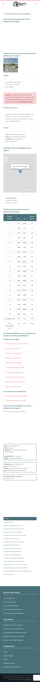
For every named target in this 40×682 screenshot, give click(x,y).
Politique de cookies (9, 663)
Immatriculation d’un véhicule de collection (15, 568)
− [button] (6, 159)
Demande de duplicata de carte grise (13, 636)
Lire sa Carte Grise (8, 574)
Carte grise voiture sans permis (12, 548)
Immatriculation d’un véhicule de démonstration (17, 571)
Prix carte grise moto (9, 602)
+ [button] (6, 156)
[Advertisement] (20, 37)
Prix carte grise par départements (13, 609)
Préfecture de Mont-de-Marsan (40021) (17, 344)
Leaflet (15, 191)
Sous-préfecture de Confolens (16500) (16, 396)
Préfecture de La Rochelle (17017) (15, 382)
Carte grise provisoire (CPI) (11, 538)
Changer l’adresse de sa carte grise (13, 625)
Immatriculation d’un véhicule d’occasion (15, 564)
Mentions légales (8, 656)
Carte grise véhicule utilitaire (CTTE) (13, 529)
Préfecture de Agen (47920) (13, 358)
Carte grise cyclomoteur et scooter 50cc (14, 535)
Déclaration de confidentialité (11, 667)
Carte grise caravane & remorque (12, 532)
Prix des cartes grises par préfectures (13, 613)
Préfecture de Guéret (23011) (14, 353)
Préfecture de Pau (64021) (13, 348)
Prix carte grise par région (10, 605)
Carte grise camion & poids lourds (13, 525)
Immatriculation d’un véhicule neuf (13, 561)
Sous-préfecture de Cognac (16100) (16, 401)
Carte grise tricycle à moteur (11, 545)
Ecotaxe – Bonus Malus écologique (13, 558)
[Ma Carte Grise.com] (20, 4)
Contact (5, 659)
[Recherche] (37, 4)
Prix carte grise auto (9, 598)
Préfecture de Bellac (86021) (13, 363)
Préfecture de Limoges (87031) (14, 372)
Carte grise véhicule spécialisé (11, 555)
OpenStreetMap (32, 191)
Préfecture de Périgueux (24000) (15, 367)
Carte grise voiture (8, 522)
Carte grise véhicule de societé (12, 551)
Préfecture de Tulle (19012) (13, 386)
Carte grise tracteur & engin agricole (13, 542)
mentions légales (26, 679)
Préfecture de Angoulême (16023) (15, 377)
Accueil (5, 652)
